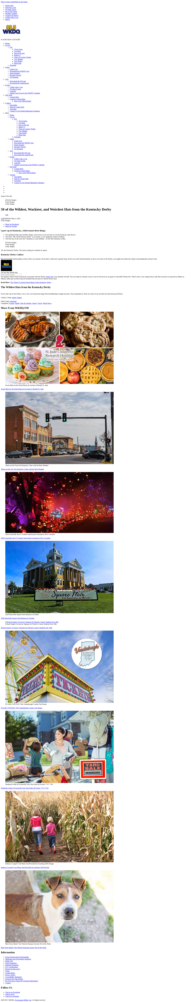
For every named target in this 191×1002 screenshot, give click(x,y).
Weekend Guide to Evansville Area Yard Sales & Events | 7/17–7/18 (24, 788)
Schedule (13, 65)
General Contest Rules (17, 99)
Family (17, 303)
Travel (39, 303)
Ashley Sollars (17, 298)
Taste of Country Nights (22, 57)
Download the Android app (19, 83)
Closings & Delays (11, 15)
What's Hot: (9, 6)
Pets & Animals (25, 303)
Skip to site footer (21, 2)
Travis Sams (18, 49)
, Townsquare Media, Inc (23, 1000)
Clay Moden (18, 59)
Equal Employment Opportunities (17, 957)
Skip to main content (8, 2)
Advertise (13, 109)
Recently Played (15, 75)
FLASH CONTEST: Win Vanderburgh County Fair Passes (21, 708)
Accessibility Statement (13, 977)
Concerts (13, 91)
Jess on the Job (19, 53)
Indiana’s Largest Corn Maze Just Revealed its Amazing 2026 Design (25, 867)
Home (7, 43)
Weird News (47, 303)
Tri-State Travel (10, 10)
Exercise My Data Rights (14, 979)
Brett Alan (17, 63)
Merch (7, 19)
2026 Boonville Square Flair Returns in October (17, 618)
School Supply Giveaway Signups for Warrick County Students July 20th (26, 628)
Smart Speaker (15, 73)
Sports (34, 303)
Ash (2, 218)
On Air (7, 45)
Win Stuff (8, 95)
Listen (7, 67)
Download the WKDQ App (19, 71)
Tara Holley (18, 61)
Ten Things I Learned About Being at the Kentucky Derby (30, 282)
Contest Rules (10, 973)
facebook (13, 301)
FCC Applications (11, 967)
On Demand (14, 77)
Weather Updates (11, 13)
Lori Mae (17, 51)
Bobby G (17, 55)
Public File (9, 961)
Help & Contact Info (17, 107)
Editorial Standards (12, 965)
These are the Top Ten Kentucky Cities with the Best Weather (22, 469)
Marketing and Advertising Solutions (18, 959)
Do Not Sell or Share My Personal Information (21, 981)
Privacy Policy (10, 975)
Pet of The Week (11, 11)
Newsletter (13, 105)
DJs (11, 47)
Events (7, 85)
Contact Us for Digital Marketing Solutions (25, 111)
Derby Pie (49, 277)
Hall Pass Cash (10, 8)
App (6, 79)
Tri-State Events (15, 89)
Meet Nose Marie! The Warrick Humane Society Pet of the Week (23, 948)
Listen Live (14, 69)
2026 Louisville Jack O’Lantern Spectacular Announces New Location (25, 538)
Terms (7, 971)
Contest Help (14, 97)
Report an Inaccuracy (12, 969)
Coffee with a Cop (11, 17)
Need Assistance (11, 963)
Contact (8, 103)
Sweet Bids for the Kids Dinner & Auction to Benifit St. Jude (22, 389)
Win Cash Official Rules (22, 101)
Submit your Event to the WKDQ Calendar (25, 93)
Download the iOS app (18, 81)
